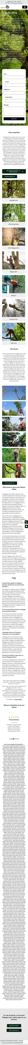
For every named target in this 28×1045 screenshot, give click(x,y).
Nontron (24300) (16, 972)
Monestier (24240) (18, 996)
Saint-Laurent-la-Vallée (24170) (10, 873)
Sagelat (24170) (7, 941)
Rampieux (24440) (16, 949)
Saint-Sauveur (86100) (12, 818)
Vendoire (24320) (12, 756)
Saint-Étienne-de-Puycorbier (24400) (16, 907)
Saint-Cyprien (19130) (12, 910)
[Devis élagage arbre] (13, 237)
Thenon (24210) (14, 767)
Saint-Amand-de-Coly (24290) (14, 938)
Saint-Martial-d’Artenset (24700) (17, 862)
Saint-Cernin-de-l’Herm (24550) (9, 917)
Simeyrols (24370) (12, 777)
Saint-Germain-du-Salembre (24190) (12, 891)
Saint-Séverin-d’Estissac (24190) (14, 815)
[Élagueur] (13, 284)
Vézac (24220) (21, 750)
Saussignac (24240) (19, 787)
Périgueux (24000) (12, 966)
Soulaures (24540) (8, 773)
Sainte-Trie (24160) (11, 794)
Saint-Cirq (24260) (17, 914)
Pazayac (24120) (20, 966)
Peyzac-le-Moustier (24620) (12, 963)
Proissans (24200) (6, 952)
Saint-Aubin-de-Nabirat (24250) (17, 928)
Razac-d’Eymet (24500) (14, 948)
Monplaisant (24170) (11, 993)
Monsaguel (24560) (15, 992)
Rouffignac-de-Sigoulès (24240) (17, 944)
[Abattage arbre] (13, 189)
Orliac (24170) (15, 970)
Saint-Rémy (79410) (11, 824)
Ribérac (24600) (6, 946)
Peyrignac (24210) (14, 964)
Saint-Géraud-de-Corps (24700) (17, 894)
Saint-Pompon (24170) (16, 829)
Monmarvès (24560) (8, 995)
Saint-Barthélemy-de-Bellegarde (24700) (15, 923)
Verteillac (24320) (20, 753)
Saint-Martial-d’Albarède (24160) (10, 864)
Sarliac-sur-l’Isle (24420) (16, 788)
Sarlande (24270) (17, 790)
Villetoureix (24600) (14, 746)
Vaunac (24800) (7, 758)
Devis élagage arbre (13, 248)
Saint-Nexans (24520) (8, 844)
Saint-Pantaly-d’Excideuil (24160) (14, 841)
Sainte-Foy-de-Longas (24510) (10, 800)
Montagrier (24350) (8, 989)
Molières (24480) (17, 998)
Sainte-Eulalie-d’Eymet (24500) (17, 802)
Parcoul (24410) (21, 969)
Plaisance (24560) (6, 961)
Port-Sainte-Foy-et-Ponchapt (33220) (15, 957)
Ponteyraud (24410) (16, 958)
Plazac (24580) (11, 960)
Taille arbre (14, 343)
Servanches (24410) (8, 779)
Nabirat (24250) (20, 979)
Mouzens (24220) (16, 981)
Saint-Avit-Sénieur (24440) (9, 925)
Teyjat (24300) (6, 768)
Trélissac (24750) (11, 764)
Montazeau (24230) (20, 987)
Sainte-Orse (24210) (11, 796)
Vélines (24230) (20, 756)
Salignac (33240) (16, 793)
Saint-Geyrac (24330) (17, 888)
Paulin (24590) (13, 969)
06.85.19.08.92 (17, 1)
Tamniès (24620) (12, 771)
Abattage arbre (14, 200)
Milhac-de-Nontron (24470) (16, 999)
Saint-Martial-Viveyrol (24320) (14, 859)
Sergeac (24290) (11, 780)
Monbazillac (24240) (8, 998)
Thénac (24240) (22, 767)
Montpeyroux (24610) (8, 985)
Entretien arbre (13, 319)
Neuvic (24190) (14, 973)
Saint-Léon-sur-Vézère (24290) (14, 869)
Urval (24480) (10, 762)
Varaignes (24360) (11, 759)
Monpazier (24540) (21, 993)
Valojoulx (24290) (8, 761)
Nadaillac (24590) (12, 979)
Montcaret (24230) (11, 987)
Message (6, 105)
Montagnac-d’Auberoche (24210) (16, 990)
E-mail (7, 81)
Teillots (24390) (18, 770)
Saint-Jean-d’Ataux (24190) (12, 887)
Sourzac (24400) (20, 771)
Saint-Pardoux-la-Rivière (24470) (10, 838)
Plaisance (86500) (19, 960)
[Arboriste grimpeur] (13, 213)
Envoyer (14, 119)
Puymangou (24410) (20, 951)
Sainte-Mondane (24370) (12, 797)
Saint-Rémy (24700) (20, 824)
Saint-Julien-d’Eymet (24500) (15, 878)
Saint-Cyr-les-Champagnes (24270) (10, 908)
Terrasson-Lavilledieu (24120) (17, 768)
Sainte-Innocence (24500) (19, 799)
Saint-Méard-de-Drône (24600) (17, 852)
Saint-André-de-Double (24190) (14, 935)
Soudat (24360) (16, 773)
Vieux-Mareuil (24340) (12, 750)
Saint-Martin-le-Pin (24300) (9, 853)
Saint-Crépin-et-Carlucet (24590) (14, 911)
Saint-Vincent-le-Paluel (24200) (10, 808)
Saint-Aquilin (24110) (17, 931)
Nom (5, 74)
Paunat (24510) (6, 969)
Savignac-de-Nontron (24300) (13, 785)
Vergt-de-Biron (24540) (8, 755)
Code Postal (9, 97)
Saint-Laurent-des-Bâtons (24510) (14, 876)
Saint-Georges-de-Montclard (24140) (12, 896)
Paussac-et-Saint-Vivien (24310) (17, 967)
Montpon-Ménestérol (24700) (16, 984)
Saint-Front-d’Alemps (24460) (13, 902)
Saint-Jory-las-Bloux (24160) (13, 882)
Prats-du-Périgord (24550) (10, 955)
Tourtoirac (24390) (20, 764)
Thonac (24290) (20, 765)
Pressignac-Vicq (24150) (18, 954)
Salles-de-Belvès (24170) (13, 791)
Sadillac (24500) (15, 941)
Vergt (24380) (18, 755)
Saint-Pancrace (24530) (19, 843)
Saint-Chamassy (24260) (18, 916)
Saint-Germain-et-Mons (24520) (17, 890)
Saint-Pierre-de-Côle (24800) (14, 832)
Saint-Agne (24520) (20, 940)
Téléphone (7, 89)
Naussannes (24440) (13, 975)
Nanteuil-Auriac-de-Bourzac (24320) (11, 978)
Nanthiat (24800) (11, 976)
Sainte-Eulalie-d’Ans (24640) (10, 803)
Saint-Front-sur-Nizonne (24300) (14, 899)
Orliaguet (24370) (7, 970)
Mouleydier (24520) (14, 982)
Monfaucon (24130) (9, 996)
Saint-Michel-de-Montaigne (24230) (15, 846)
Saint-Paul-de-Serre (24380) (18, 837)
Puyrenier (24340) (11, 951)
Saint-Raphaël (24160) (9, 826)
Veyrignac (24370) (11, 753)
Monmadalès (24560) (19, 995)
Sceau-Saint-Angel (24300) (18, 782)
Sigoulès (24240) (20, 777)
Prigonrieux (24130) (16, 952)
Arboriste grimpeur (13, 224)
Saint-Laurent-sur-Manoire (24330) (16, 872)
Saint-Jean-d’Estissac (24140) (9, 885)
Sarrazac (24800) (6, 788)
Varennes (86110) (15, 758)
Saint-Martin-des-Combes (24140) (14, 855)
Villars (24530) (9, 749)
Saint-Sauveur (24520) (13, 820)
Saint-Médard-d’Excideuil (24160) (14, 849)
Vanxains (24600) (20, 759)
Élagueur (13, 295)
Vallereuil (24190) (16, 761)
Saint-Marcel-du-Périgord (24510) (14, 866)
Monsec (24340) (7, 992)
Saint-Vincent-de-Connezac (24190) (16, 811)
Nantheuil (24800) (20, 976)
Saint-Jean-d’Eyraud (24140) (18, 884)
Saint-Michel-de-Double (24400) (10, 847)
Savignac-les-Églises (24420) (9, 783)
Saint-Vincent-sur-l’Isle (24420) (17, 806)
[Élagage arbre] (13, 260)
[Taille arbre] (13, 332)
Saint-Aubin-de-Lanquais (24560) (11, 929)
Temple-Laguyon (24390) (8, 770)
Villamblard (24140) (18, 749)
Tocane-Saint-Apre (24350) (10, 765)
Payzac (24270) (6, 967)
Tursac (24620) (16, 762)
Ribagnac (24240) (15, 946)
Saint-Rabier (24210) (19, 826)
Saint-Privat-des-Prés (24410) (10, 828)
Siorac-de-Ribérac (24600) (13, 776)
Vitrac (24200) (6, 746)
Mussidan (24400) (7, 981)
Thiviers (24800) (6, 767)
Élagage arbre (13, 272)
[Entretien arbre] (13, 308)
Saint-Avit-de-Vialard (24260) (14, 926)
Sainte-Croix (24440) (16, 805)
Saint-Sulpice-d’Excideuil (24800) (10, 812)
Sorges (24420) (11, 774)
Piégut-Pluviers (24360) (16, 961)
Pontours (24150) (7, 958)
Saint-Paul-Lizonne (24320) (13, 835)
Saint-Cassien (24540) (16, 919)
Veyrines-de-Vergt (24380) (9, 752)
